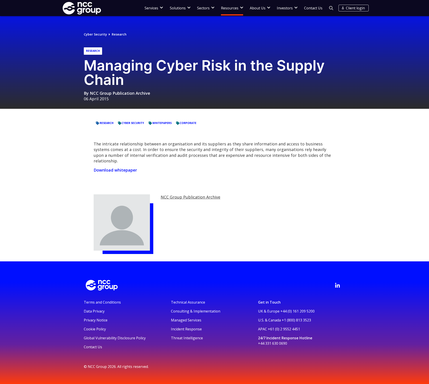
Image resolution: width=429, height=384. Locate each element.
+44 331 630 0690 (272, 343)
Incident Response (186, 329)
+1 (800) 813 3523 (296, 320)
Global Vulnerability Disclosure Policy (115, 338)
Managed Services (186, 320)
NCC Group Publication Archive (120, 93)
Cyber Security (95, 34)
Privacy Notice (95, 320)
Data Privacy (94, 311)
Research (119, 34)
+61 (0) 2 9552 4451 (284, 329)
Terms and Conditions (102, 302)
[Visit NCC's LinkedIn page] (337, 285)
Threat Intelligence (187, 338)
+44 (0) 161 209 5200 (297, 311)
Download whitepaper (115, 170)
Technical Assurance (188, 302)
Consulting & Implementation (195, 311)
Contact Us (313, 8)
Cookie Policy (95, 329)
